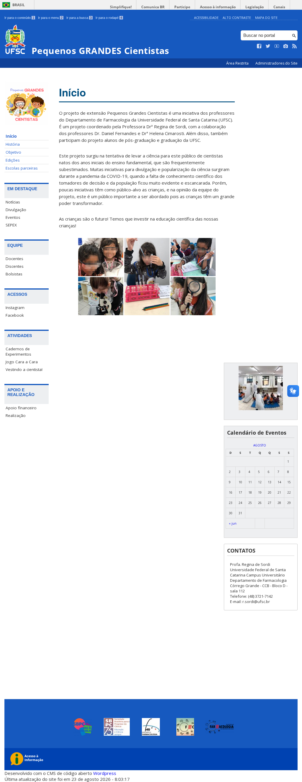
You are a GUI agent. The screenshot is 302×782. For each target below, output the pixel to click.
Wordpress (104, 773)
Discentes (15, 266)
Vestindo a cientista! (24, 369)
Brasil (18, 4)
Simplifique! (121, 6)
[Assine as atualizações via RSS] (294, 46)
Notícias (13, 202)
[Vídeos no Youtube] (277, 46)
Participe (182, 6)
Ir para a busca (79, 17)
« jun (233, 523)
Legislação (254, 6)
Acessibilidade (206, 17)
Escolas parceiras (22, 168)
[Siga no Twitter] (268, 46)
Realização (16, 415)
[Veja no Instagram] (285, 46)
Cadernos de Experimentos (18, 351)
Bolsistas (14, 274)
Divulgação (16, 209)
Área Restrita (238, 63)
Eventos (13, 217)
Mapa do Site (266, 17)
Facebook (15, 315)
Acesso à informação (218, 6)
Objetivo (13, 152)
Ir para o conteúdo (19, 17)
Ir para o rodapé (109, 17)
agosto (259, 445)
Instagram (15, 307)
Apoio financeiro (21, 407)
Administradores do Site (276, 63)
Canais (279, 6)
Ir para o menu (50, 17)
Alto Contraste (237, 17)
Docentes (14, 258)
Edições (13, 160)
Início (11, 136)
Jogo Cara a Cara (22, 361)
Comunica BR (153, 6)
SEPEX (11, 225)
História (13, 144)
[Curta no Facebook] (259, 46)
